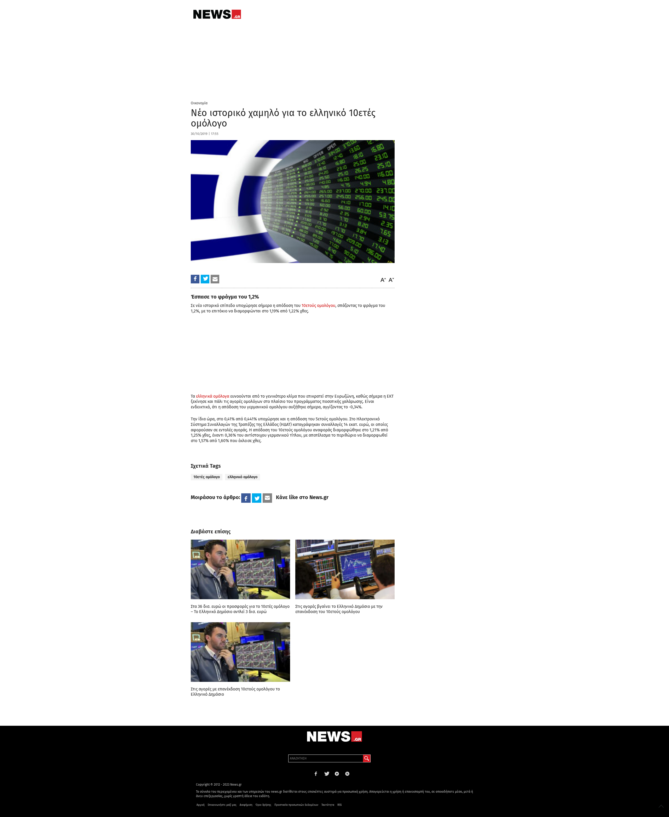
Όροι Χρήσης (263, 805)
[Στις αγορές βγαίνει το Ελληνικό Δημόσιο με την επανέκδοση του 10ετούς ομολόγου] (345, 569)
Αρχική (201, 805)
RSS (339, 805)
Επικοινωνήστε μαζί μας (222, 805)
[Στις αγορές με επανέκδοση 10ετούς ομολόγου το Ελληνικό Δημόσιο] (240, 652)
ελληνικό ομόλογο (242, 477)
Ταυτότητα (327, 805)
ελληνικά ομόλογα (212, 396)
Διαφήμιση (246, 805)
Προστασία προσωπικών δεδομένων (296, 805)
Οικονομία (199, 103)
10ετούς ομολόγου (318, 305)
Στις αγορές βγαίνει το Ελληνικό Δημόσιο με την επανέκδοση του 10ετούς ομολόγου (339, 609)
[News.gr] (217, 14)
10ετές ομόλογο (206, 477)
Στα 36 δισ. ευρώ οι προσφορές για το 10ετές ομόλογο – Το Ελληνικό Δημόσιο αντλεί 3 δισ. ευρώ (240, 609)
